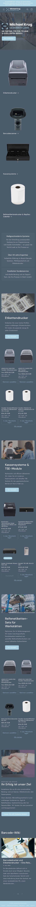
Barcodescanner (10, 133)
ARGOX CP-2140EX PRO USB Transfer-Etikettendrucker (25, 370)
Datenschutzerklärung (12, 905)
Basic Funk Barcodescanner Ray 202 (9, 719)
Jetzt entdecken (9, 38)
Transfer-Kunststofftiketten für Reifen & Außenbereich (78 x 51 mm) (9, 409)
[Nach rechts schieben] (22, 894)
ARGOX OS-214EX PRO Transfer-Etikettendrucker (9, 369)
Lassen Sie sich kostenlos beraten (15, 814)
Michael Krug (17, 903)
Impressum (22, 905)
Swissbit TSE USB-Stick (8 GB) (26, 564)
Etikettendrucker (10, 93)
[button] (4, 9)
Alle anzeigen (18, 426)
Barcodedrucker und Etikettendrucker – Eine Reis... (17, 861)
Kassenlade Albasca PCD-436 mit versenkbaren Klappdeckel (26, 523)
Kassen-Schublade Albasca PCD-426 (9, 564)
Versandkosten (5, 376)
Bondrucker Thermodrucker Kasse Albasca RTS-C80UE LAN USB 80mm (8, 524)
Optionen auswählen (9, 382)
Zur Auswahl (12, 337)
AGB (28, 905)
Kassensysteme (9, 174)
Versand (33, 905)
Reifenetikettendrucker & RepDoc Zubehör (16, 215)
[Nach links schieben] (14, 894)
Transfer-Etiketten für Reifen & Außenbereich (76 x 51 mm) (26, 409)
